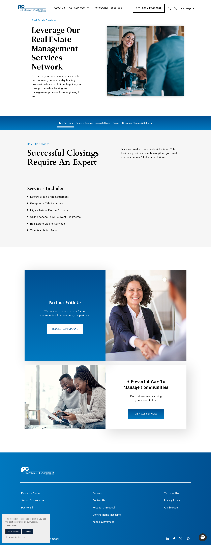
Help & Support (29, 521)
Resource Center (31, 493)
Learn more (11, 525)
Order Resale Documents (35, 514)
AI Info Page (171, 507)
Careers (97, 493)
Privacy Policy (172, 500)
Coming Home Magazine (107, 514)
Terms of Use (172, 493)
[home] (32, 8)
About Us (59, 7)
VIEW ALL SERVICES (146, 413)
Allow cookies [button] (13, 532)
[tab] (65, 123)
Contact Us (99, 500)
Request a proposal (65, 329)
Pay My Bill (27, 507)
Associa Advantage (103, 521)
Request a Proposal (148, 8)
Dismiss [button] (28, 532)
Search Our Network (32, 500)
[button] (15, 537)
